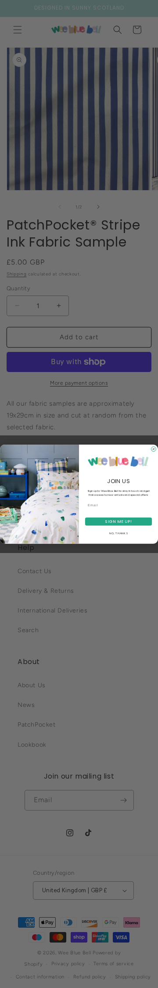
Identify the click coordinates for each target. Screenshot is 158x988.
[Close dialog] (153, 448)
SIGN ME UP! (118, 521)
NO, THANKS (118, 533)
